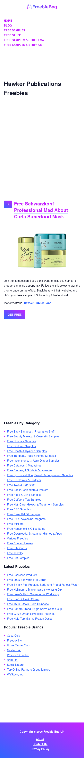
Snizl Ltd (12, 660)
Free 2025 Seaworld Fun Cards (26, 580)
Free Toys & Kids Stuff (20, 485)
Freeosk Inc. (14, 640)
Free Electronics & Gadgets (24, 480)
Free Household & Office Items (26, 529)
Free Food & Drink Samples (24, 495)
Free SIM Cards (17, 548)
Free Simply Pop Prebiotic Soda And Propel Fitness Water (43, 584)
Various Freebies (17, 538)
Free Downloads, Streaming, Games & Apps (34, 533)
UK (8, 204)
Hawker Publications (37, 303)
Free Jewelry (15, 553)
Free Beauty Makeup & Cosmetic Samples (33, 436)
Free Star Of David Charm (23, 599)
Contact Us (40, 744)
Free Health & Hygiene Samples (27, 451)
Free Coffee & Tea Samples (24, 499)
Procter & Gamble (18, 655)
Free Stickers (15, 524)
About (40, 739)
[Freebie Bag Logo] (42, 8)
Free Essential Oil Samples (23, 514)
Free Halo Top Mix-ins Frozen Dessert (30, 618)
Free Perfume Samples (21, 446)
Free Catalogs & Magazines (24, 465)
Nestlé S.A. (14, 650)
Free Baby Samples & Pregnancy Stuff (30, 431)
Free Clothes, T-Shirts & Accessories (29, 470)
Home (8, 20)
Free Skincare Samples (21, 441)
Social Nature (15, 664)
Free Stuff (12, 35)
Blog (8, 25)
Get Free (14, 314)
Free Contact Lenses (20, 543)
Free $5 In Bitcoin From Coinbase (28, 604)
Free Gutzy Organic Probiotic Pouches (31, 614)
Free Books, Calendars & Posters (27, 490)
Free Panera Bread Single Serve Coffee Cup (34, 609)
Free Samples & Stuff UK (23, 45)
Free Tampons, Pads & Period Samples (31, 456)
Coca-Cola (13, 635)
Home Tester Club (18, 645)
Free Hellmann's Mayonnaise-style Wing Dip (34, 589)
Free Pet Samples (18, 558)
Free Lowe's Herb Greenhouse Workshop (33, 594)
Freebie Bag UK (54, 731)
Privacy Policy (40, 749)
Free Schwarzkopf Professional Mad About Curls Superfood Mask (41, 210)
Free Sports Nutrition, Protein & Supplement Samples (40, 475)
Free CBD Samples (19, 509)
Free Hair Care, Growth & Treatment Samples (35, 504)
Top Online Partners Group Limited (28, 669)
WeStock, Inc (15, 674)
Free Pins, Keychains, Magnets (26, 519)
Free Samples (14, 30)
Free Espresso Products (22, 575)
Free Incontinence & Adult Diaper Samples (33, 460)
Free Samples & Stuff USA (24, 40)
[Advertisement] (42, 147)
